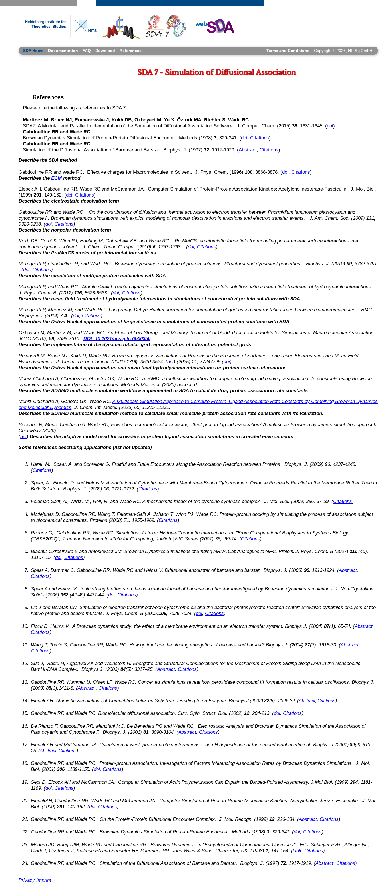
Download (105, 50)
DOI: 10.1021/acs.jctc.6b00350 (116, 338)
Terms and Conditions (287, 50)
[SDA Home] (165, 26)
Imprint (43, 880)
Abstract (248, 150)
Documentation (63, 50)
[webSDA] (213, 25)
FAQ (87, 50)
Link (297, 850)
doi (330, 126)
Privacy (27, 880)
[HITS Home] (58, 26)
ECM (56, 178)
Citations (259, 138)
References (131, 50)
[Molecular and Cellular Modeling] (120, 26)
